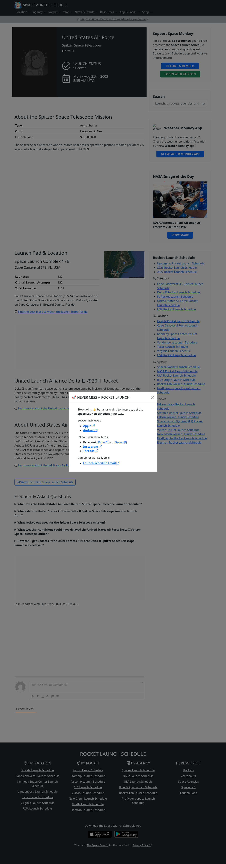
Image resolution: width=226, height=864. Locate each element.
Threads (89, 451)
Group (119, 442)
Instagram (91, 447)
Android (89, 430)
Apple (87, 426)
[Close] (153, 397)
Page (102, 442)
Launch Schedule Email (100, 463)
